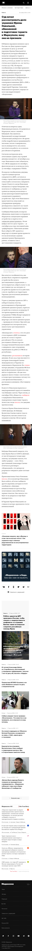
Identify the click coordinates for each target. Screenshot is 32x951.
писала (4, 479)
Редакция (4, 899)
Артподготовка (19, 8)
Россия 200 (5, 923)
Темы (3, 889)
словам (27, 365)
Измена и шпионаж (7, 8)
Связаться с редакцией (17, 592)
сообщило (25, 395)
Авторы (4, 894)
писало (17, 402)
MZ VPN (4, 918)
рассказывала (17, 355)
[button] (28, 2)
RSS (4, 904)
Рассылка (4, 908)
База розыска (6, 928)
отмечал (16, 333)
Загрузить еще (15, 798)
